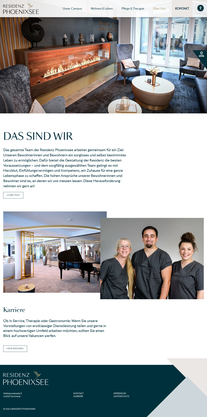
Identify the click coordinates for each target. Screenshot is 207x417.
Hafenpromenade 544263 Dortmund (12, 395)
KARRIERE (78, 396)
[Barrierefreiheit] (200, 8)
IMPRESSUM (120, 393)
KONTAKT (78, 393)
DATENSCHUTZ (121, 396)
